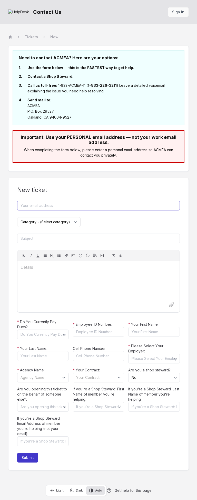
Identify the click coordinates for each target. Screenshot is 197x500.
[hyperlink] (66, 256)
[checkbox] (80, 256)
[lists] (59, 255)
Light (60, 490)
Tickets (31, 37)
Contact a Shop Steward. (50, 76)
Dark (79, 490)
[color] (95, 255)
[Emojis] (88, 255)
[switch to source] (120, 256)
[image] (73, 256)
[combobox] (43, 334)
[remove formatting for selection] (113, 256)
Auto (98, 490)
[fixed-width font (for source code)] (102, 256)
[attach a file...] (171, 304)
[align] (45, 255)
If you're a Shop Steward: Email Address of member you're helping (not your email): (39, 426)
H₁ (52, 256)
